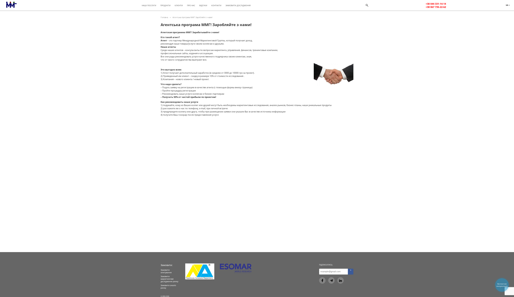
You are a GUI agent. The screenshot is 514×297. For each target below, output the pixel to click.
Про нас (191, 5)
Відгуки (203, 5)
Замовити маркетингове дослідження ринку (169, 279)
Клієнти (179, 5)
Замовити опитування (166, 271)
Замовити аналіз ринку (168, 286)
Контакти (216, 5)
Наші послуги (149, 5)
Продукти (165, 5)
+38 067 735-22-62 (436, 7)
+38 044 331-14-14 (436, 3)
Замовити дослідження (238, 5)
